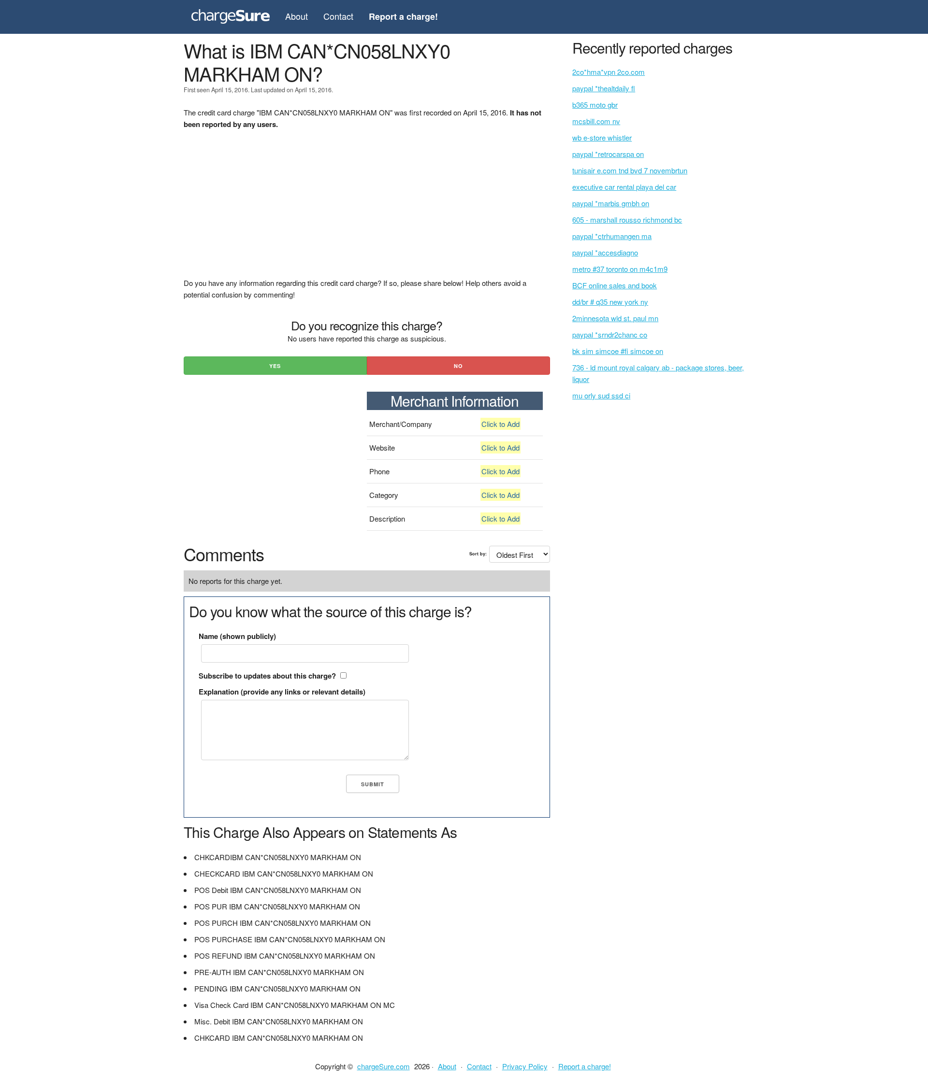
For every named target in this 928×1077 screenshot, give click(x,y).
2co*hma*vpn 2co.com (608, 72)
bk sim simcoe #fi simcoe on (617, 351)
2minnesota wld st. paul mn (615, 318)
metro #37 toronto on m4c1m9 (619, 269)
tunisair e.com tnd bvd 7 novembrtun (629, 170)
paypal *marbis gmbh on (610, 203)
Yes (275, 365)
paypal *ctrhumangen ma (612, 236)
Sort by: (478, 554)
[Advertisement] (367, 209)
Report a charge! (584, 1066)
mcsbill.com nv (596, 121)
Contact (338, 16)
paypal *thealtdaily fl (603, 88)
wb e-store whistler (602, 137)
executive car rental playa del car (624, 187)
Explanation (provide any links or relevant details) (282, 691)
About (296, 16)
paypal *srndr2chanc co (609, 334)
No (458, 365)
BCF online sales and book (614, 285)
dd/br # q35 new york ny (610, 302)
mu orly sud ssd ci (601, 395)
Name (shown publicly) (237, 636)
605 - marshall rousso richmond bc (627, 219)
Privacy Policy (525, 1066)
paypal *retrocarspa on (608, 154)
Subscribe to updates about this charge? (267, 675)
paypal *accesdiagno (605, 252)
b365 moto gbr (595, 104)
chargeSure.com (383, 1066)
